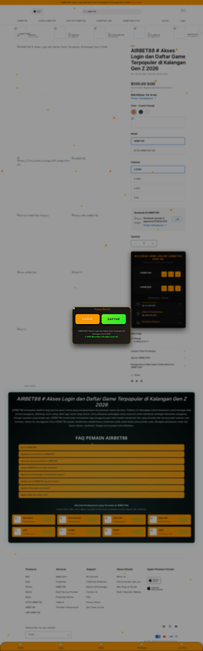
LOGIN (88, 319)
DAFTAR (114, 319)
